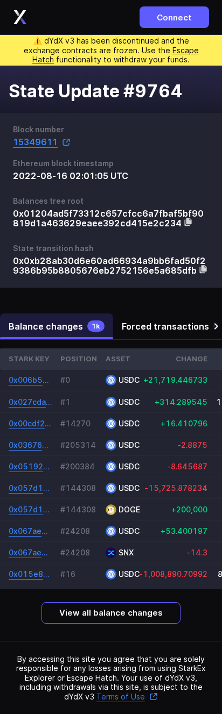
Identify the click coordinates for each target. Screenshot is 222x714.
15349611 (35, 142)
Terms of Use (120, 696)
